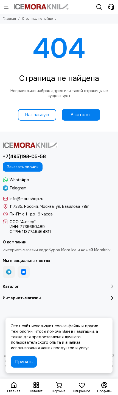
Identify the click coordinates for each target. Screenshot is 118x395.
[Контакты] (111, 7)
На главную (37, 115)
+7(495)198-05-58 (24, 157)
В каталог (81, 115)
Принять (24, 362)
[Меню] (7, 7)
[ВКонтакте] (24, 272)
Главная (9, 18)
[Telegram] (9, 272)
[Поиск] (99, 7)
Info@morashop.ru (26, 198)
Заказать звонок (22, 166)
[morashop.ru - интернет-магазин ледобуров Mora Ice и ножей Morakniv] (41, 7)
